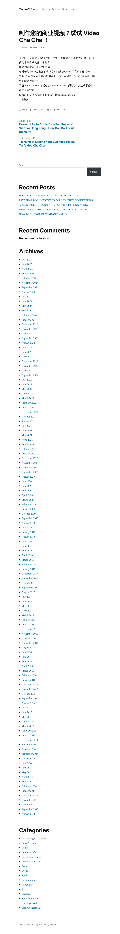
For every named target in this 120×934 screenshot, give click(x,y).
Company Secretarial (32, 861)
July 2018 (27, 541)
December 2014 (30, 740)
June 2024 (27, 301)
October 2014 (29, 749)
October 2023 (29, 333)
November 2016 (30, 633)
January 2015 (28, 735)
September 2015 (30, 698)
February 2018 (29, 564)
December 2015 (30, 684)
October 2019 (29, 513)
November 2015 (30, 689)
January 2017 (28, 624)
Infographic (28, 884)
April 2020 (27, 495)
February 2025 (29, 278)
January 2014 (28, 790)
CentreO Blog (28, 9)
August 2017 (28, 592)
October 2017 (29, 583)
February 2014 (29, 786)
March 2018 (28, 559)
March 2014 (28, 781)
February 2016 (29, 675)
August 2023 (28, 342)
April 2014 (27, 777)
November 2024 (30, 282)
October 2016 (29, 638)
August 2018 (28, 536)
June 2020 (27, 486)
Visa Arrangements (31, 907)
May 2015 (27, 717)
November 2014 (30, 744)
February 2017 (29, 620)
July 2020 (27, 481)
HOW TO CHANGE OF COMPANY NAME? (43, 214)
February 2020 (29, 504)
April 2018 (27, 555)
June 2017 (27, 601)
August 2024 (28, 292)
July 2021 (27, 426)
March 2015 (28, 726)
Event (25, 866)
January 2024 (28, 319)
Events (25, 870)
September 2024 (30, 287)
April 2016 (27, 666)
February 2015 (29, 730)
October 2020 (29, 467)
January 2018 (28, 569)
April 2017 (27, 610)
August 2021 (28, 421)
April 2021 (27, 439)
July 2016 (27, 652)
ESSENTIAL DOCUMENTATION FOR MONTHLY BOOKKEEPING (56, 200)
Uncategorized (29, 903)
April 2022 (27, 393)
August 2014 (28, 758)
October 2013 (29, 804)
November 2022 (30, 366)
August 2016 (28, 647)
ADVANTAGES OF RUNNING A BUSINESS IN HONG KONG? (53, 205)
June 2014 (27, 767)
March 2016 (28, 670)
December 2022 (30, 361)
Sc (64, 110)
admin (24, 48)
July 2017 (27, 596)
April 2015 (27, 721)
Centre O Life (29, 852)
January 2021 (28, 453)
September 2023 (30, 338)
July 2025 (27, 259)
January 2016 (28, 680)
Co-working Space (31, 857)
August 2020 (28, 476)
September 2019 (30, 518)
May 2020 (27, 490)
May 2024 (27, 305)
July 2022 (27, 379)
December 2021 (30, 412)
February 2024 (29, 315)
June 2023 (27, 352)
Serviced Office (30, 898)
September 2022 (30, 375)
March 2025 (28, 273)
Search (22, 165)
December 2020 (30, 458)
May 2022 (27, 389)
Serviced (26, 894)
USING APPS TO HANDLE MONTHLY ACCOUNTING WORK (53, 209)
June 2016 (27, 656)
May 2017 (27, 606)
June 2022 (27, 384)
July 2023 (27, 347)
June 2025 (27, 264)
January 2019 (28, 532)
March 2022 (28, 398)
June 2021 (27, 430)
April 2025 (27, 269)
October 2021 (29, 416)
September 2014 (30, 753)
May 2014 (27, 772)
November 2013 (30, 800)
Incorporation (56, 110)
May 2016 (27, 661)
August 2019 (28, 523)
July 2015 (27, 707)
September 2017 (30, 587)
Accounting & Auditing (34, 838)
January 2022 (28, 407)
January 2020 (28, 509)
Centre (25, 847)
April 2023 (27, 356)
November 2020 (30, 462)
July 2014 (27, 763)
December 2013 (30, 795)
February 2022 (29, 402)
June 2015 (27, 712)
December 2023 (30, 324)
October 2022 (29, 370)
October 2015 (29, 693)
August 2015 (28, 703)
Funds (25, 875)
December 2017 (30, 573)
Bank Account (29, 843)
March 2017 (28, 615)
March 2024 (28, 310)
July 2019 (27, 527)
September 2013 (30, 809)
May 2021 (27, 435)
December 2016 (30, 629)
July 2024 (27, 296)
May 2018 (27, 550)
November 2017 (30, 578)
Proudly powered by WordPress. (45, 925)
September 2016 (30, 643)
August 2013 (28, 813)
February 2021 (29, 449)
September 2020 (30, 472)
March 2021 (28, 444)
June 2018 (27, 546)
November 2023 (30, 329)
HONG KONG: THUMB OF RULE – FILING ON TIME (48, 195)
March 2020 (28, 499)
